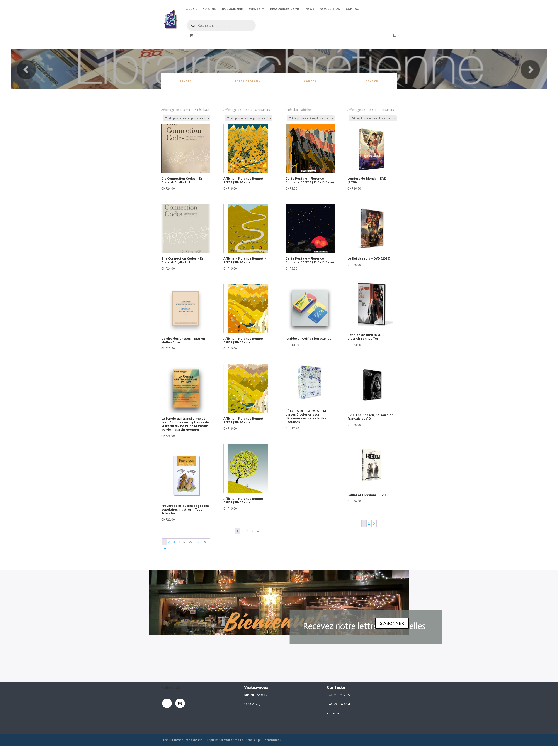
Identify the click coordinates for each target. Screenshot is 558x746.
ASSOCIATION (330, 9)
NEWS (309, 9)
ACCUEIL (191, 9)
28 (197, 542)
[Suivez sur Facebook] (167, 703)
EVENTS (254, 9)
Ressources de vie (188, 740)
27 (190, 542)
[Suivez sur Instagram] (180, 703)
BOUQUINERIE (232, 9)
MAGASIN (209, 9)
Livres (186, 81)
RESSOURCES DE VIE (285, 9)
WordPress (232, 740)
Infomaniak (273, 740)
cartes (310, 81)
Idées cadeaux (248, 81)
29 (204, 542)
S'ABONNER (392, 623)
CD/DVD (372, 81)
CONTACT (353, 9)
